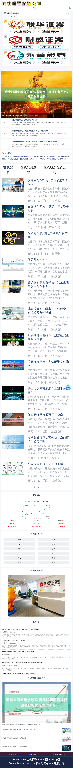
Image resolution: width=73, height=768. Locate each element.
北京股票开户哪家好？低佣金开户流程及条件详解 (48, 310)
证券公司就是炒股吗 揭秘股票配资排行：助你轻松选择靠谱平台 (21, 724)
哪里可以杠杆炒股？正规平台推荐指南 (48, 390)
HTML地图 (54, 759)
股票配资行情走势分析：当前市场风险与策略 (48, 439)
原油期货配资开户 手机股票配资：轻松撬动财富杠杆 (19, 729)
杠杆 (19, 544)
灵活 (19, 549)
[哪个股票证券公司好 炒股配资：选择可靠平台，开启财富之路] (36, 94)
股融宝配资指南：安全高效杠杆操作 (48, 182)
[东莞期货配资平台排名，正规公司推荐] (66, 748)
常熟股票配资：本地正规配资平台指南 (25, 120)
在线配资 (13, 754)
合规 (53, 549)
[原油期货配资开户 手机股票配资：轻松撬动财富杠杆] (66, 731)
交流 (19, 562)
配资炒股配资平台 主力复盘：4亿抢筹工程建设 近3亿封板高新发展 (34, 141)
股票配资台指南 (38, 259)
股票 (53, 539)
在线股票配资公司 (60, 754)
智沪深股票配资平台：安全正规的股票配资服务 (48, 284)
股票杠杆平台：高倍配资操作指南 (48, 363)
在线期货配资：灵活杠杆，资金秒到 (48, 208)
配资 (19, 539)
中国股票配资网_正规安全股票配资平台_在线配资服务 (30, 131)
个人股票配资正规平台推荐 (45, 464)
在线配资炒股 (35, 754)
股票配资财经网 (45, 763)
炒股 (53, 558)
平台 (19, 558)
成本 (53, 553)
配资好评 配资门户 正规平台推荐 (48, 235)
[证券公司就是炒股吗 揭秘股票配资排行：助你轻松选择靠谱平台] (36, 702)
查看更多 (36, 487)
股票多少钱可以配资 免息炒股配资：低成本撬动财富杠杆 (19, 674)
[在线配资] (21, 3)
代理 (19, 553)
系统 (53, 544)
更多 (66, 13)
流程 (53, 562)
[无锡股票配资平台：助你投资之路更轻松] (66, 739)
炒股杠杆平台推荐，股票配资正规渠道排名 (48, 337)
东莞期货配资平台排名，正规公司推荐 (14, 746)
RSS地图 (42, 759)
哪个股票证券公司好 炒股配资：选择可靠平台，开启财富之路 (23, 115)
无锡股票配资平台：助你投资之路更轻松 (15, 738)
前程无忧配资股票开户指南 (45, 414)
